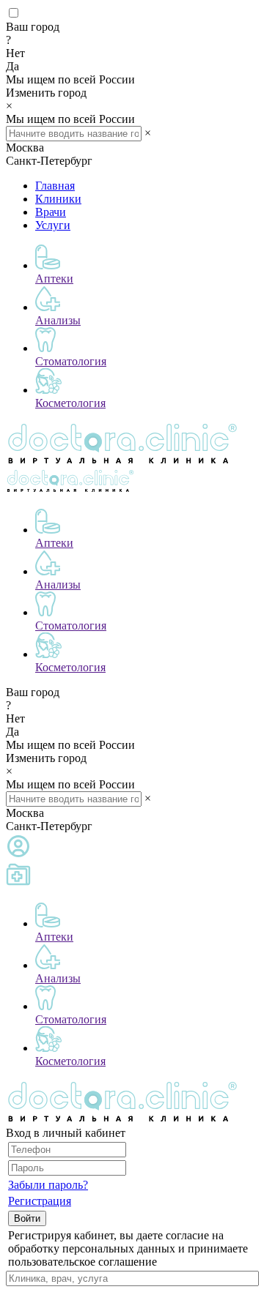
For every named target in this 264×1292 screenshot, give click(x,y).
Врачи (50, 212)
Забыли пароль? (48, 1185)
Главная (55, 185)
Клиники (58, 199)
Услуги (52, 225)
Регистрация (39, 1201)
